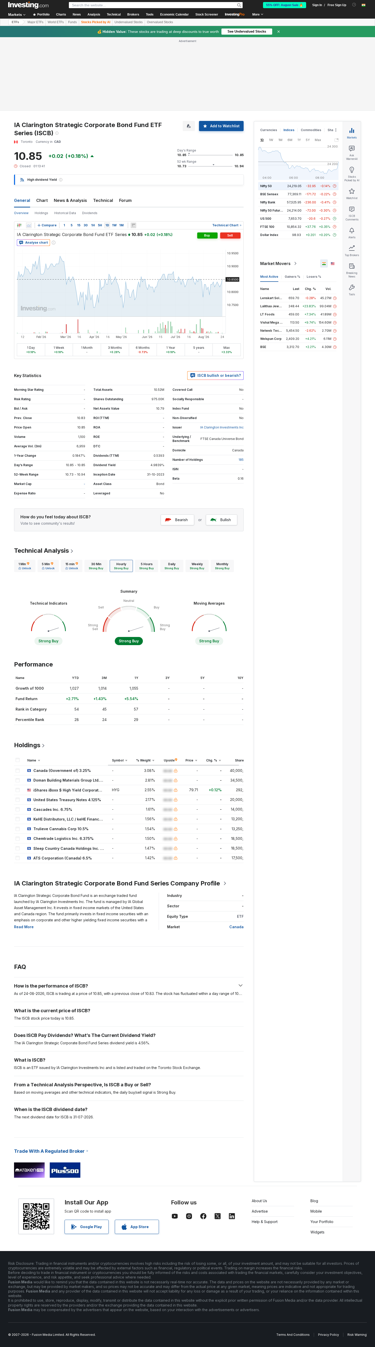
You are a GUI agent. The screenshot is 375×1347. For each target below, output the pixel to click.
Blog (314, 1201)
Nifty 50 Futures (272, 210)
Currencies (268, 130)
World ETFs (56, 22)
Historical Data (65, 213)
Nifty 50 (266, 186)
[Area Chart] (29, 225)
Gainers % (292, 277)
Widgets (317, 1232)
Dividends (89, 213)
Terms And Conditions (293, 1335)
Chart (42, 200)
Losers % (314, 277)
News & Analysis (70, 200)
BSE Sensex (269, 194)
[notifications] (354, 4)
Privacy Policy (328, 1335)
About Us (259, 1201)
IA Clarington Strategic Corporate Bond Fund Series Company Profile (117, 883)
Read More (24, 927)
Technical (103, 200)
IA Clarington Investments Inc (222, 427)
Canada (236, 927)
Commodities (311, 130)
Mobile (316, 1211)
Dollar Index (269, 235)
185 (241, 460)
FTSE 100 (267, 227)
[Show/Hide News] (133, 225)
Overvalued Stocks (160, 22)
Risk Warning (357, 1335)
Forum (125, 200)
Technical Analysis (41, 550)
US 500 (265, 218)
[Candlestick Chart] (19, 225)
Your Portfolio (321, 1221)
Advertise (260, 1211)
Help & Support (265, 1221)
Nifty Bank (267, 202)
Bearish (181, 520)
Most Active (269, 277)
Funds (72, 22)
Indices (288, 130)
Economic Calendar (174, 14)
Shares (333, 130)
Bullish (225, 520)
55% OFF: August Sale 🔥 (284, 5)
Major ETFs (35, 22)
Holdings (41, 213)
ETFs (15, 22)
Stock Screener (206, 14)
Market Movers (275, 263)
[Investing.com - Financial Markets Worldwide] (28, 5)
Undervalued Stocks (129, 22)
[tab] (24, 566)
